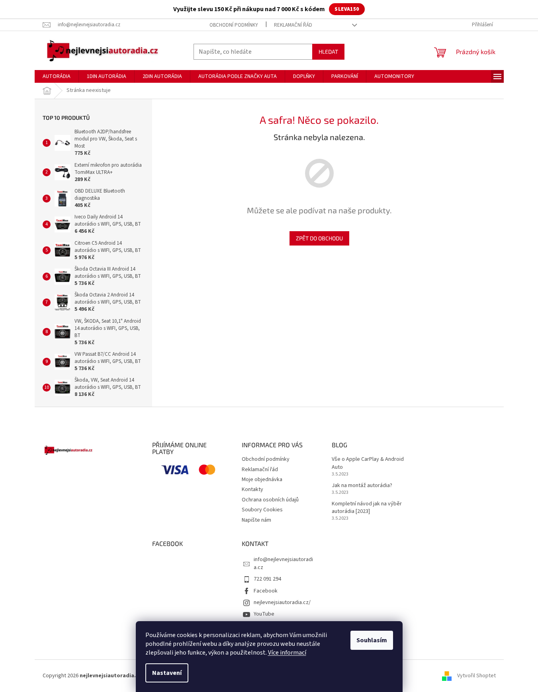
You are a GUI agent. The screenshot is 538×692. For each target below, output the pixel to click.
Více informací (287, 652)
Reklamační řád (293, 25)
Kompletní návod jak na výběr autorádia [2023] (367, 507)
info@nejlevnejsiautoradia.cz (283, 563)
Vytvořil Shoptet (476, 676)
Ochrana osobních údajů (270, 500)
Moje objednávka (262, 479)
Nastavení (167, 673)
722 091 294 (267, 579)
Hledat (328, 51)
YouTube (264, 614)
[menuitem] (56, 76)
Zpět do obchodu (319, 238)
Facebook (266, 591)
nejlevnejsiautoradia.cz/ (282, 602)
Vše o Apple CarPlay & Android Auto (368, 463)
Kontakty (252, 489)
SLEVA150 (347, 9)
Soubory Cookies (262, 510)
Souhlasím (371, 640)
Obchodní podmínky (233, 25)
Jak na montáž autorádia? (362, 485)
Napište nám (256, 520)
